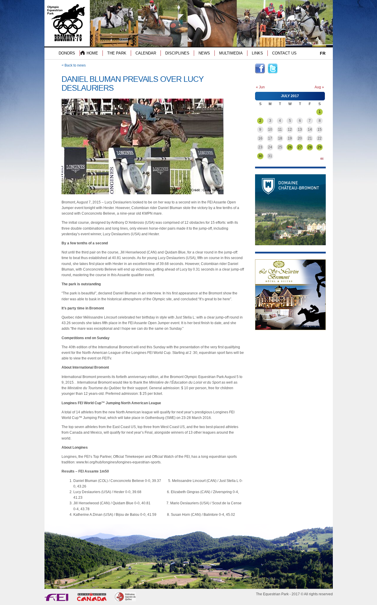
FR (322, 53)
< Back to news (74, 65)
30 (260, 156)
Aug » (319, 87)
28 (310, 147)
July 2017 (290, 96)
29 (320, 147)
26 (290, 147)
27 (300, 147)
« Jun (260, 87)
